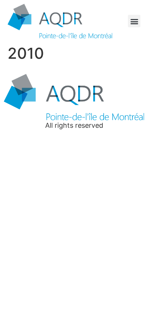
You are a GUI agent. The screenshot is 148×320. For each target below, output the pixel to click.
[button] (134, 21)
